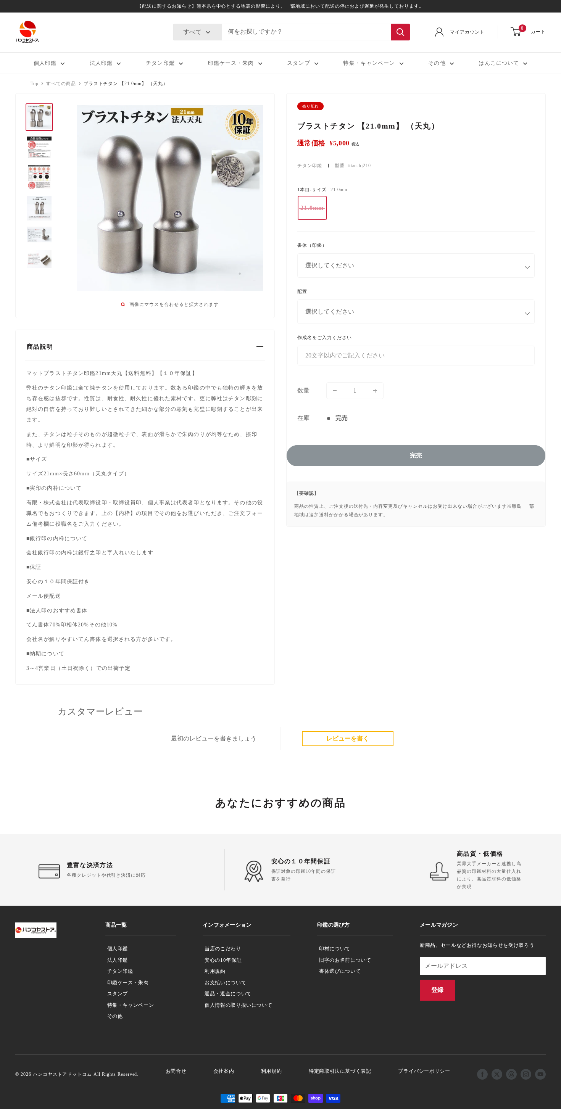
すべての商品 (61, 83)
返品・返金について (228, 993)
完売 (416, 455)
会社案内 (223, 1071)
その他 (436, 63)
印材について (334, 948)
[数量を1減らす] (335, 391)
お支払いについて (225, 982)
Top (35, 83)
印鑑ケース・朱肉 (231, 63)
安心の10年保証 (223, 960)
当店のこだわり (223, 948)
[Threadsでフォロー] (511, 1074)
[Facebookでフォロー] (482, 1074)
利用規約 (215, 971)
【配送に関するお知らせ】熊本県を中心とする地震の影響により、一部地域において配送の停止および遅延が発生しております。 (280, 6)
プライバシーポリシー (424, 1071)
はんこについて (499, 63)
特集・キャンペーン (369, 63)
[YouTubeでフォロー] (540, 1074)
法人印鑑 (101, 63)
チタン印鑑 (160, 63)
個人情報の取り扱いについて (238, 1005)
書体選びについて (340, 971)
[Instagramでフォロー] (526, 1074)
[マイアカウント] (439, 32)
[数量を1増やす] (375, 391)
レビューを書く (347, 738)
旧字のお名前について (345, 960)
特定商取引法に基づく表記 (340, 1071)
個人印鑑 (45, 63)
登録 (437, 990)
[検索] (400, 32)
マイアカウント (467, 32)
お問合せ (176, 1071)
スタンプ (298, 63)
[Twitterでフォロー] (497, 1074)
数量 (303, 390)
